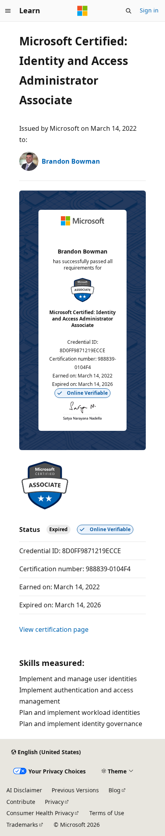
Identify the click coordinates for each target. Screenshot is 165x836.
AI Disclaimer (24, 790)
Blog (115, 790)
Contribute (20, 802)
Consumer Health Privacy (40, 813)
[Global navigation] (8, 11)
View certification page (54, 629)
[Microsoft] (82, 11)
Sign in (149, 10)
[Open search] (129, 11)
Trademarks (22, 824)
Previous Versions (75, 790)
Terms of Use (106, 813)
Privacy (54, 802)
